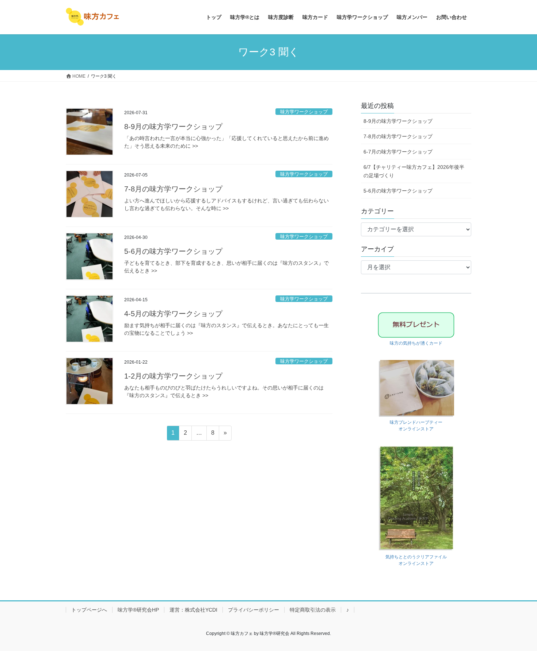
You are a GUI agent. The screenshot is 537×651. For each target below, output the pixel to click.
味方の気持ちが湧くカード (416, 343)
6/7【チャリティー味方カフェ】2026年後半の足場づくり (413, 171)
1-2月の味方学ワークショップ (173, 376)
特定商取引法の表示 (313, 610)
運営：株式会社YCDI (193, 610)
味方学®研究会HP (138, 610)
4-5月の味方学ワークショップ (173, 314)
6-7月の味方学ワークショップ (398, 152)
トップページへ (89, 610)
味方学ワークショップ (304, 112)
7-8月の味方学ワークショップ (173, 189)
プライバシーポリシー (253, 610)
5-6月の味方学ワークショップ (173, 251)
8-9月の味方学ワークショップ (173, 127)
